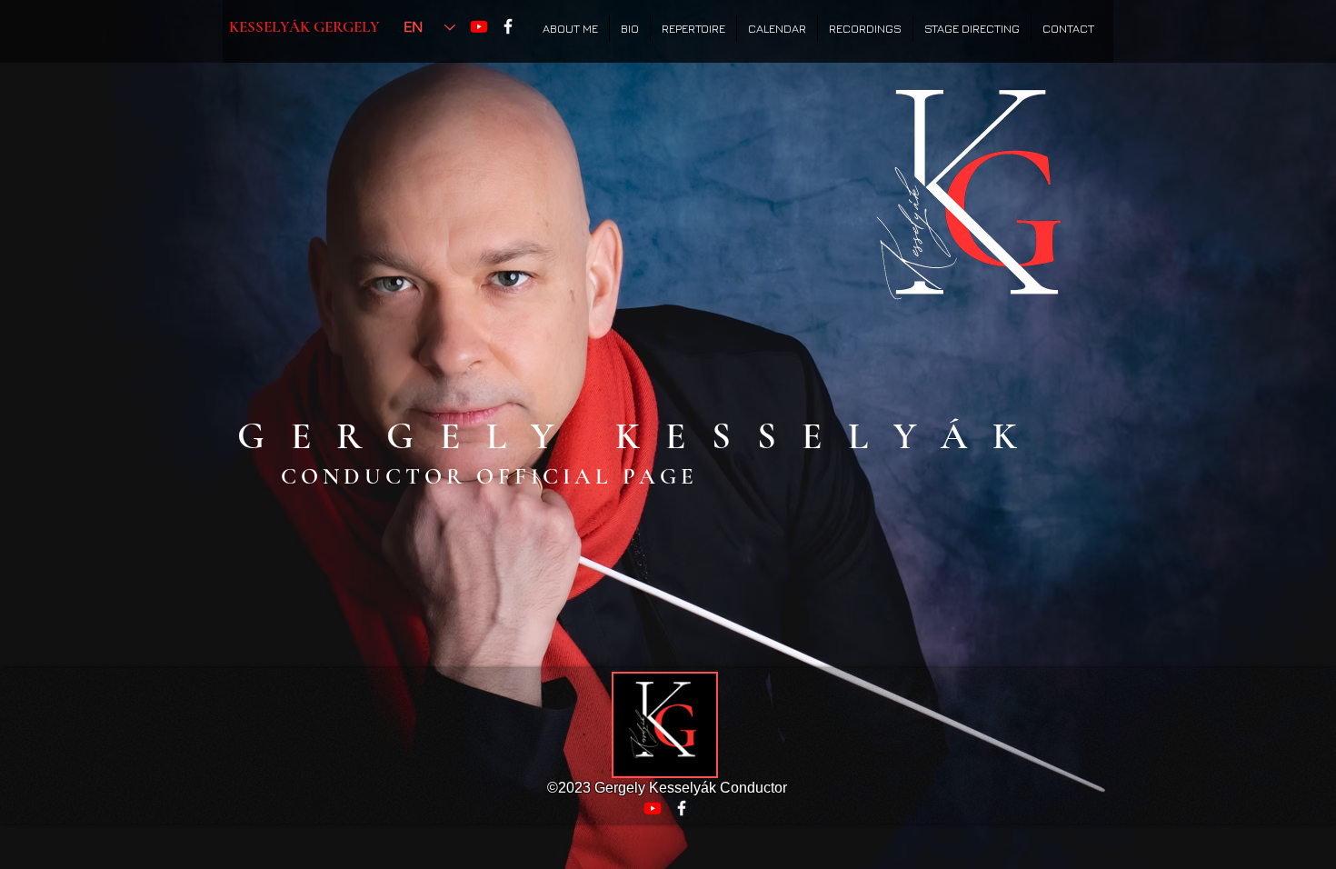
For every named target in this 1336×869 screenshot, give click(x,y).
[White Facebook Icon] (508, 26)
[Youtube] (479, 26)
